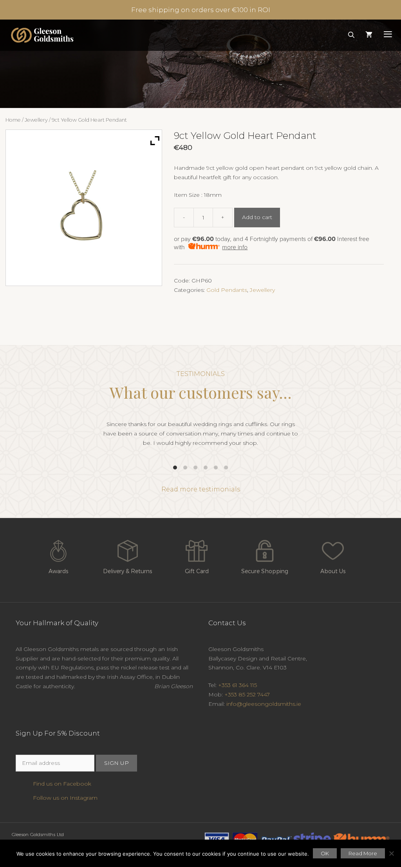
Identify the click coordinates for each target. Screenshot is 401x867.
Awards (58, 571)
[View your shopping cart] (369, 35)
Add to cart (257, 217)
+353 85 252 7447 (247, 694)
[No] (391, 853)
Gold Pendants (226, 289)
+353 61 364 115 (237, 685)
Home (13, 120)
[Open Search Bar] (351, 35)
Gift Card (197, 571)
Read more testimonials (200, 489)
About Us (332, 571)
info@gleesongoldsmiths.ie (263, 703)
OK (325, 853)
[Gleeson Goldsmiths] (42, 35)
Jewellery (36, 120)
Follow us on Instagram (65, 797)
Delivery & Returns (127, 571)
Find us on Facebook (62, 783)
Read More (363, 853)
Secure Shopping (264, 571)
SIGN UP (116, 762)
